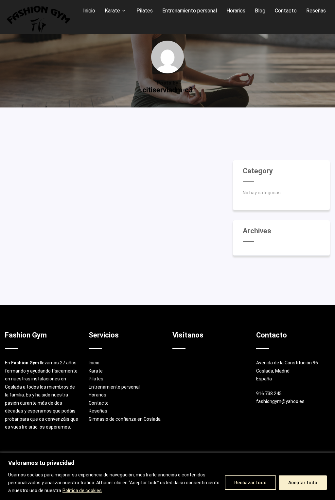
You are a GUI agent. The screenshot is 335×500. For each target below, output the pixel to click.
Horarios (97, 394)
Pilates (96, 378)
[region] (167, 476)
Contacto (99, 403)
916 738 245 (269, 393)
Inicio (94, 362)
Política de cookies (82, 490)
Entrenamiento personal (114, 387)
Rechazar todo (250, 482)
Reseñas (98, 410)
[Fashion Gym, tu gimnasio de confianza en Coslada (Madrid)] (38, 19)
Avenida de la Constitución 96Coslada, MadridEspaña (287, 370)
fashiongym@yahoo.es (280, 401)
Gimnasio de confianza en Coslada (125, 419)
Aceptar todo (302, 482)
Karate (96, 371)
